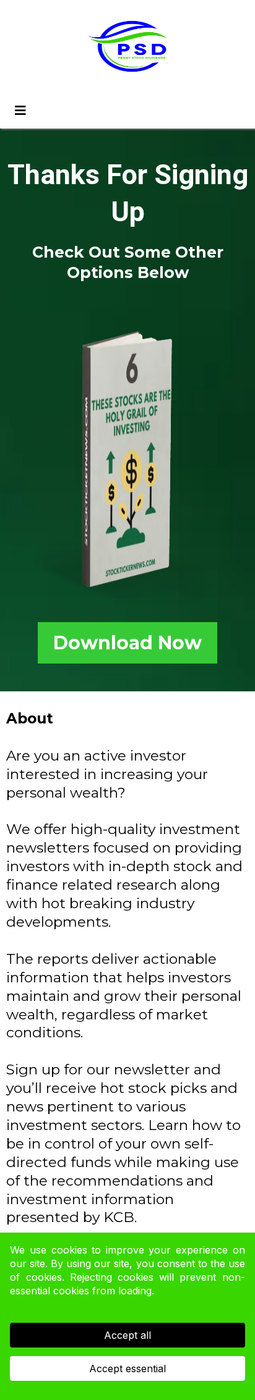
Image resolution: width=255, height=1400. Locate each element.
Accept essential (127, 1368)
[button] (18, 111)
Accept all (127, 1335)
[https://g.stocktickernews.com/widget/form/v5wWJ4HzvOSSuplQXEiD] (127, 461)
